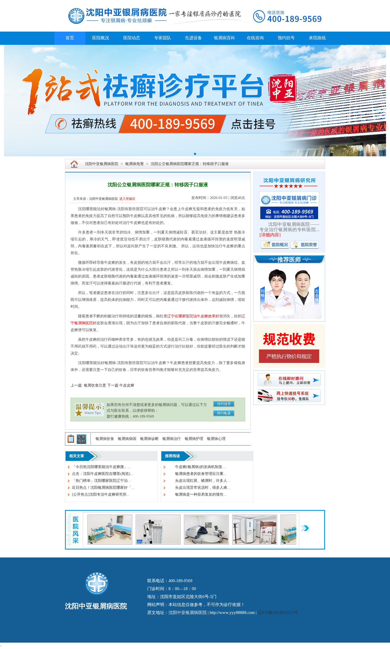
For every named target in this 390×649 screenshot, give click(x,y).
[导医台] (206, 518)
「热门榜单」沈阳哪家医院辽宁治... (101, 481)
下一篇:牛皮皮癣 (120, 385)
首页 (70, 38)
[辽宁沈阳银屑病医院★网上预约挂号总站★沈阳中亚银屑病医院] (195, 3)
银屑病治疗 (171, 439)
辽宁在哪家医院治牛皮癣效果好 (193, 316)
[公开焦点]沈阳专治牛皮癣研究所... (101, 494)
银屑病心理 (216, 439)
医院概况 (100, 38)
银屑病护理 (194, 439)
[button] (195, 154)
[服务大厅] (158, 518)
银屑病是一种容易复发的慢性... (197, 494)
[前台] (109, 518)
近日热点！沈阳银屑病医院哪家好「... (103, 488)
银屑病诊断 (149, 439)
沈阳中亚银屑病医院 (101, 164)
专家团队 (162, 38)
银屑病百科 (224, 38)
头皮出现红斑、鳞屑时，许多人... (199, 481)
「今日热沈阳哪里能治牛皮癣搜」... (101, 467)
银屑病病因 (127, 439)
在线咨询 (255, 38)
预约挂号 (286, 38)
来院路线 (317, 38)
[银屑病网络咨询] (195, 100)
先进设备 (193, 38)
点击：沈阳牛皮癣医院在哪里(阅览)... (102, 474)
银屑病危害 (134, 164)
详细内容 (270, 234)
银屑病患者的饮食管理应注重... (197, 474)
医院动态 (131, 38)
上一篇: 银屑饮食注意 (88, 385)
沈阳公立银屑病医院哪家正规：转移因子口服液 (190, 164)
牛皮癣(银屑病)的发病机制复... (197, 467)
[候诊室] (254, 518)
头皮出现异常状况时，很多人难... (199, 488)
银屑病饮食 (105, 439)
